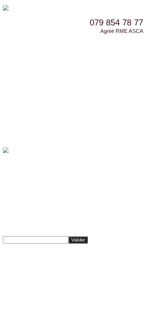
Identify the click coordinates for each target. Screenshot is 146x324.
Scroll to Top (16, 275)
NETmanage (91, 261)
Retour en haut (19, 248)
